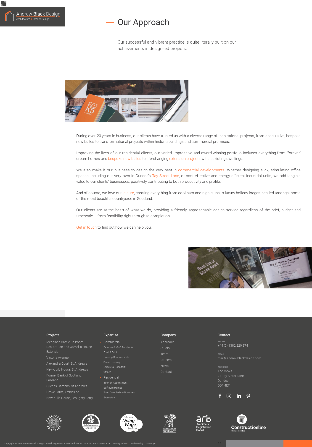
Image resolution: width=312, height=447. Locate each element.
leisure (128, 193)
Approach (168, 342)
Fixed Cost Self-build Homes (119, 392)
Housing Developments (116, 357)
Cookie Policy (136, 443)
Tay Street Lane (165, 175)
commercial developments (201, 170)
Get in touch (86, 227)
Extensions (109, 397)
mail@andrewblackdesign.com (239, 358)
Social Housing (111, 362)
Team (164, 354)
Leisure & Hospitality (114, 367)
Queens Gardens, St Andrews (66, 386)
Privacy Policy (120, 443)
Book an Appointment (115, 382)
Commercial (111, 342)
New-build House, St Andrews (67, 369)
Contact (166, 372)
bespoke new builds (124, 158)
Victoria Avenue (57, 357)
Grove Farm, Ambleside (62, 392)
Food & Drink (110, 352)
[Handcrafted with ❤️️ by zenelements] (219, 443)
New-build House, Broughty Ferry (69, 398)
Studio (165, 348)
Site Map (150, 443)
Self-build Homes (112, 387)
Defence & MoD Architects (118, 347)
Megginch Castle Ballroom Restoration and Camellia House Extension (69, 346)
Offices (107, 372)
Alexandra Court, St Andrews (66, 363)
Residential (111, 377)
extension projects (185, 158)
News (165, 366)
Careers (166, 360)
